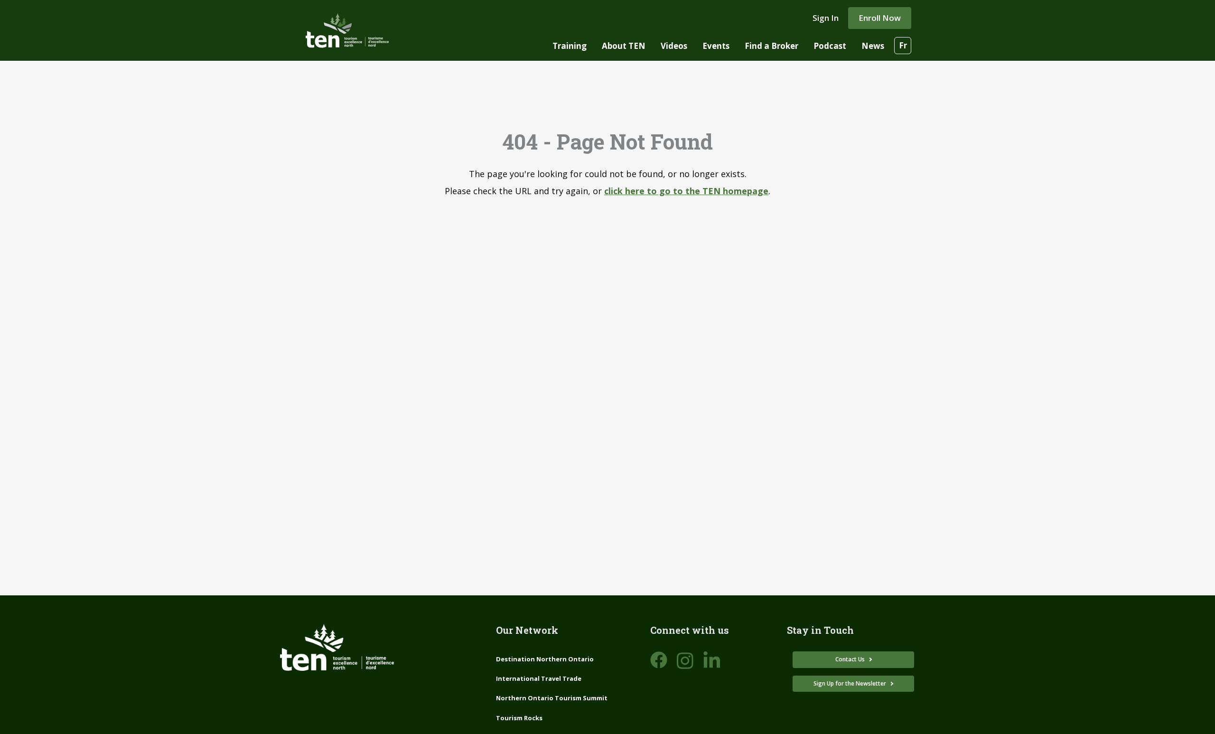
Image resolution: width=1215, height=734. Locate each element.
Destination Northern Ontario (545, 659)
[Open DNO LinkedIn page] (711, 660)
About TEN (623, 45)
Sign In (826, 17)
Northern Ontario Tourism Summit (552, 698)
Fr (903, 45)
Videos (674, 45)
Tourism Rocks (519, 718)
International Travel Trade (538, 678)
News (872, 45)
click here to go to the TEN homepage (686, 191)
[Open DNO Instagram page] (685, 660)
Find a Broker (771, 45)
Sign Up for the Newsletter (850, 683)
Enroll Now (880, 17)
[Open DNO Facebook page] (658, 660)
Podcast (829, 45)
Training (569, 45)
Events (715, 45)
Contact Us (850, 659)
